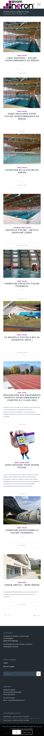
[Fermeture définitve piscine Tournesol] (22, 264)
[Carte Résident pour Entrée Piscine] (22, 444)
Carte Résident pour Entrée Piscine (22, 466)
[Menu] (38, 4)
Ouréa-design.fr (8, 638)
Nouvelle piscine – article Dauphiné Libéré (22, 231)
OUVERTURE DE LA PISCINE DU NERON (22, 171)
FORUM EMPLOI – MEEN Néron (22, 585)
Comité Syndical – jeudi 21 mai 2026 (12, 716)
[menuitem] (33, 4)
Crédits (5, 663)
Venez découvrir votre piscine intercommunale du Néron (22, 116)
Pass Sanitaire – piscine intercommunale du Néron (22, 59)
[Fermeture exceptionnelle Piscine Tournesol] (22, 510)
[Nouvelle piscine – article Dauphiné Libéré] (22, 209)
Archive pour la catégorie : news (16, 12)
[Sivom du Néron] (18, 4)
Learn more (27, 732)
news (19, 55)
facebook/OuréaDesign (10, 641)
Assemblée (17, 227)
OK (17, 732)
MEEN (20, 582)
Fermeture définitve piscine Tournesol (22, 284)
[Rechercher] (33, 4)
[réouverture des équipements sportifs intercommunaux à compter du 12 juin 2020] (22, 375)
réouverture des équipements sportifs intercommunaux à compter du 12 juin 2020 (22, 397)
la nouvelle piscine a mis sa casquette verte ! (22, 338)
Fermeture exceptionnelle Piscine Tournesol (22, 531)
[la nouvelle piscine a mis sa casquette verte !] (22, 316)
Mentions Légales (8, 666)
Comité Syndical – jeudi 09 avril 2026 (12, 720)
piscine (24, 55)
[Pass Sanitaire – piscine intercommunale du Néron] (22, 37)
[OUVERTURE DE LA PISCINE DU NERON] (22, 149)
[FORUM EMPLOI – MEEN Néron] (22, 566)
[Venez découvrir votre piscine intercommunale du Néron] (22, 93)
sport (24, 393)
